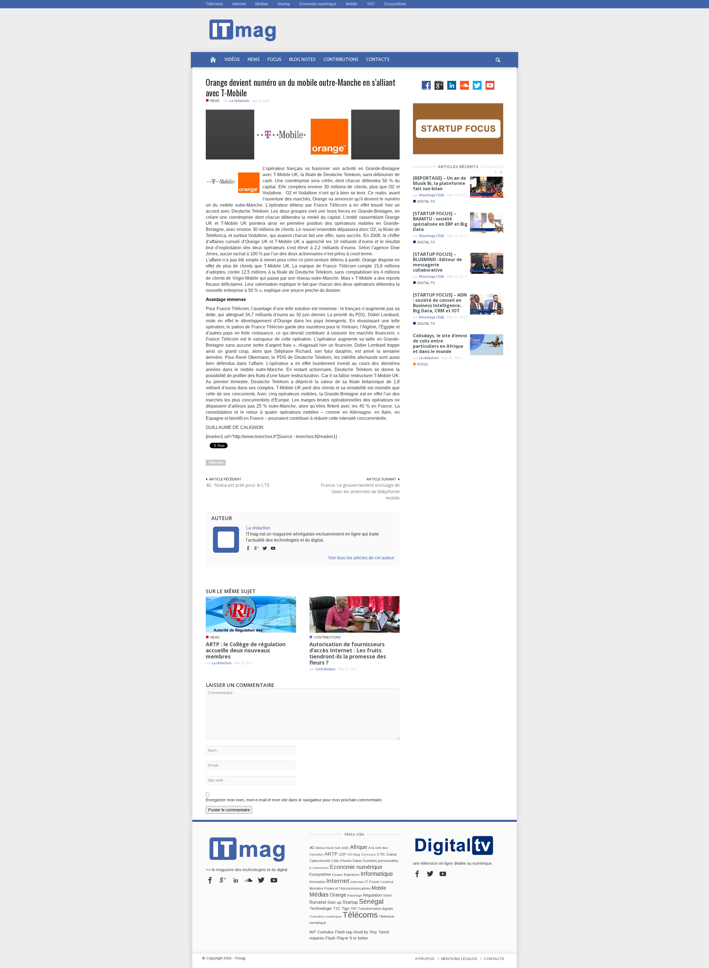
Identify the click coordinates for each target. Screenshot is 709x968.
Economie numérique (318, 4)
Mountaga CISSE (431, 195)
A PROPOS (425, 959)
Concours (368, 854)
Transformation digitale (375, 909)
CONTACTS (377, 59)
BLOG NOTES (302, 59)
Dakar (357, 861)
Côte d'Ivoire (341, 861)
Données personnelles (380, 861)
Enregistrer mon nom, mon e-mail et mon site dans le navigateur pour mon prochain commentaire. (294, 799)
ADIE (345, 847)
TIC (336, 908)
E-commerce (319, 867)
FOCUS (274, 59)
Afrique (358, 847)
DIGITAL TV (426, 201)
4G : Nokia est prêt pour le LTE (237, 485)
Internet (239, 4)
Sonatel (317, 902)
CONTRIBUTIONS (340, 59)
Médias (261, 4)
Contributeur (325, 669)
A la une (374, 848)
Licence (387, 882)
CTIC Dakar (387, 854)
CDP (342, 854)
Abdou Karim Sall (328, 847)
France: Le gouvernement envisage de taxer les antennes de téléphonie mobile (360, 491)
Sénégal (371, 901)
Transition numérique (325, 916)
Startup (284, 4)
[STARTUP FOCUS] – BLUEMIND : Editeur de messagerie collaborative (437, 262)
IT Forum (372, 882)
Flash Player (336, 938)
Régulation (372, 895)
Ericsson (337, 874)
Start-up (334, 902)
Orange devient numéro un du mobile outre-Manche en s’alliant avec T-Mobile (300, 87)
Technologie (320, 908)
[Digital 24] (458, 128)
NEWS (254, 59)
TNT (371, 4)
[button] (497, 59)
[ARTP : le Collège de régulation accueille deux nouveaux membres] (251, 614)
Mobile (351, 4)
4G (312, 847)
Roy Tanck (379, 932)
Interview (357, 882)
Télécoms (214, 4)
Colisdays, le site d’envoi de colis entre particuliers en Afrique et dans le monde (440, 343)
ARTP (331, 854)
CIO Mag (353, 854)
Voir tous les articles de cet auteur (361, 557)
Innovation (317, 882)
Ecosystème (395, 4)
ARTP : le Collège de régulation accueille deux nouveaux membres (246, 650)
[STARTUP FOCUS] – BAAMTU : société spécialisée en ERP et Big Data (440, 221)
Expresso (351, 874)
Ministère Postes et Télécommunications (340, 888)
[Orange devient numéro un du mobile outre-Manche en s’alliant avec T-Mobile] (302, 134)
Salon (387, 895)
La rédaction (239, 100)
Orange (338, 895)
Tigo (345, 908)
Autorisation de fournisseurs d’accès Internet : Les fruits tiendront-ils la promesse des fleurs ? (347, 653)
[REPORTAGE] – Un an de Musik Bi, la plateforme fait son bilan (439, 183)
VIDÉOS (232, 59)
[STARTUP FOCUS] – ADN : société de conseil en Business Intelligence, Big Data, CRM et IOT (440, 303)
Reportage (354, 895)
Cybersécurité (319, 861)
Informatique (377, 874)
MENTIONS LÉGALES (459, 959)
